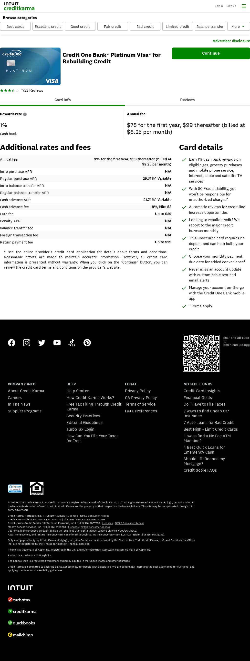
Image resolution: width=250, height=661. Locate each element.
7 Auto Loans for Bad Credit (209, 422)
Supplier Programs (25, 411)
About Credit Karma (26, 390)
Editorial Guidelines (84, 422)
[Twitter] (41, 343)
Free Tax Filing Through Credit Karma (94, 406)
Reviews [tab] (187, 99)
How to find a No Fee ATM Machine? (207, 438)
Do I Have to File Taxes (204, 404)
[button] (25, 114)
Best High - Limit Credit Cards (211, 429)
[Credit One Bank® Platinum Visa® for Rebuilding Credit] (30, 67)
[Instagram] (26, 343)
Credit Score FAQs (200, 470)
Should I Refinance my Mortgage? (204, 461)
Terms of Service (140, 404)
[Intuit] (20, 588)
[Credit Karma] (22, 612)
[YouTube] (57, 343)
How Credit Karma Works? (90, 397)
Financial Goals (198, 397)
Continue (211, 53)
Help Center (77, 390)
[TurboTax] (19, 600)
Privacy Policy (138, 390)
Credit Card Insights (202, 390)
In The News (19, 404)
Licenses (72, 515)
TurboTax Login (80, 429)
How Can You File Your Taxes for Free (92, 438)
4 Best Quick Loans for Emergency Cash (204, 450)
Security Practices (83, 415)
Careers (15, 397)
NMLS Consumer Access (94, 515)
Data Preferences (141, 411)
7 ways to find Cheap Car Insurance (206, 413)
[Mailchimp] (20, 636)
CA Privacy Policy (141, 397)
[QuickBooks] (21, 623)
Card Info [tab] (62, 99)
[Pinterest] (87, 343)
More (235, 26)
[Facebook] (11, 343)
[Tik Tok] (72, 343)
